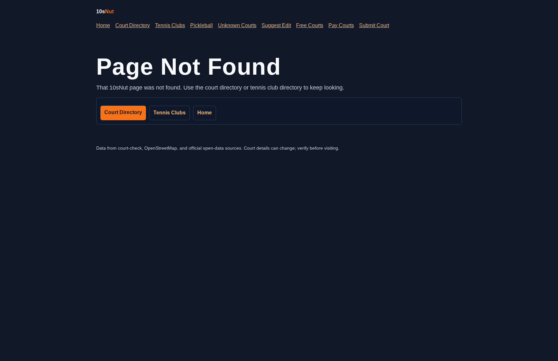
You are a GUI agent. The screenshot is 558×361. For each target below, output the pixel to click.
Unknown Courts (237, 25)
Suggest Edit (276, 25)
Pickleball (201, 25)
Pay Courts (341, 25)
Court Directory (132, 25)
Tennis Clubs (170, 25)
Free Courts (309, 25)
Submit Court (374, 25)
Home (103, 25)
